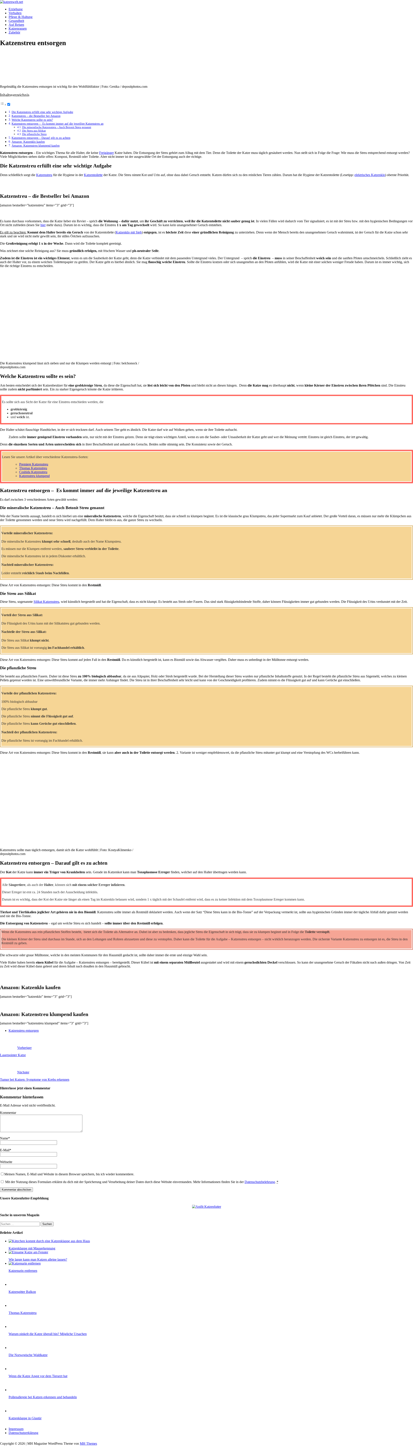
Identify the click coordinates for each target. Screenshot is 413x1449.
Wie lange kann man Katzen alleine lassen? (38, 1259)
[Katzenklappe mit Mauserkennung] (49, 1241)
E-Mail (4, 1150)
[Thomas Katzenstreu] (17, 1305)
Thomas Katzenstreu (33, 468)
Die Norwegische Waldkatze (28, 1355)
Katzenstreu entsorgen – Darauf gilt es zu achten (41, 138)
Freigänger (106, 153)
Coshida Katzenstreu (33, 472)
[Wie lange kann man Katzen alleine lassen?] (28, 1252)
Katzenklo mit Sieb (129, 232)
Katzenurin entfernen (23, 1270)
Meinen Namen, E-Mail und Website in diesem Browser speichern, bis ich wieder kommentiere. (69, 1174)
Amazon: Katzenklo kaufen (28, 141)
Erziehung (16, 9)
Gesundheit (16, 21)
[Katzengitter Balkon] (17, 1284)
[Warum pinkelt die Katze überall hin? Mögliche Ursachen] (17, 1326)
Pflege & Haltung (20, 17)
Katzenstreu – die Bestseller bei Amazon (36, 116)
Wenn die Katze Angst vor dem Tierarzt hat (38, 1376)
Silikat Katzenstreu (46, 601)
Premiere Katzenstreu (33, 464)
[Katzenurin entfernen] (25, 1263)
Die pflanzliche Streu (34, 134)
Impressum (16, 1429)
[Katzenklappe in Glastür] (17, 1411)
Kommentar (8, 1112)
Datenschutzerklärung (23, 1433)
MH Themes (88, 1443)
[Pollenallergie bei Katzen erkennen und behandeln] (17, 1390)
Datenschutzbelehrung (260, 1182)
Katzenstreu (44, 175)
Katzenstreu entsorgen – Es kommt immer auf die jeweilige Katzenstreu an (57, 123)
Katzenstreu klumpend (34, 476)
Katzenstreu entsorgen (24, 1030)
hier (43, 225)
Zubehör (14, 32)
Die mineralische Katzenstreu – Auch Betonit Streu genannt (56, 127)
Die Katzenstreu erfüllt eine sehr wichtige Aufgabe (42, 112)
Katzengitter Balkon (22, 1292)
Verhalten (15, 13)
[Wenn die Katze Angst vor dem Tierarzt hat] (17, 1369)
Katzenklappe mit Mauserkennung (32, 1248)
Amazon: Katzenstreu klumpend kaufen (36, 145)
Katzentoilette (93, 175)
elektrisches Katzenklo (369, 175)
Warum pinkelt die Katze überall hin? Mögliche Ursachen (48, 1334)
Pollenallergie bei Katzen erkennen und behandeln (43, 1397)
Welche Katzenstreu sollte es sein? (32, 119)
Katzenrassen (18, 28)
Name (4, 1138)
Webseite (6, 1162)
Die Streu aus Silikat (34, 130)
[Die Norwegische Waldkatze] (17, 1347)
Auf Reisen (16, 24)
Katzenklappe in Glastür (25, 1418)
